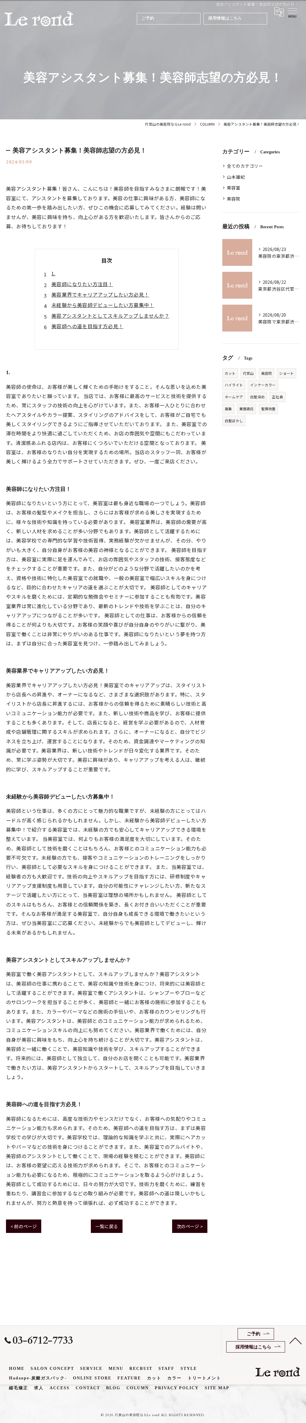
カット (230, 373)
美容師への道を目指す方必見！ (87, 326)
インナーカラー (263, 384)
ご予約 (148, 18)
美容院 (234, 198)
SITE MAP (217, 1388)
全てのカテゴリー (245, 166)
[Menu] (292, 11)
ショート (286, 373)
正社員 (277, 396)
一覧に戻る (106, 1226)
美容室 (234, 187)
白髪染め (257, 396)
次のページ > (190, 1226)
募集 (228, 408)
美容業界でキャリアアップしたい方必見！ (100, 294)
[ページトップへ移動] (296, 1340)
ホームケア (234, 396)
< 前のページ (23, 1226)
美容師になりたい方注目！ (82, 284)
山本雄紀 (236, 177)
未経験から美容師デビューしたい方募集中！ (102, 305)
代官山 (248, 373)
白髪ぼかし (234, 420)
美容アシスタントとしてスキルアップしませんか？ (110, 315)
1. (53, 273)
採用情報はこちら (225, 18)
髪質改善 (268, 408)
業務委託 (246, 408)
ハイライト (234, 384)
